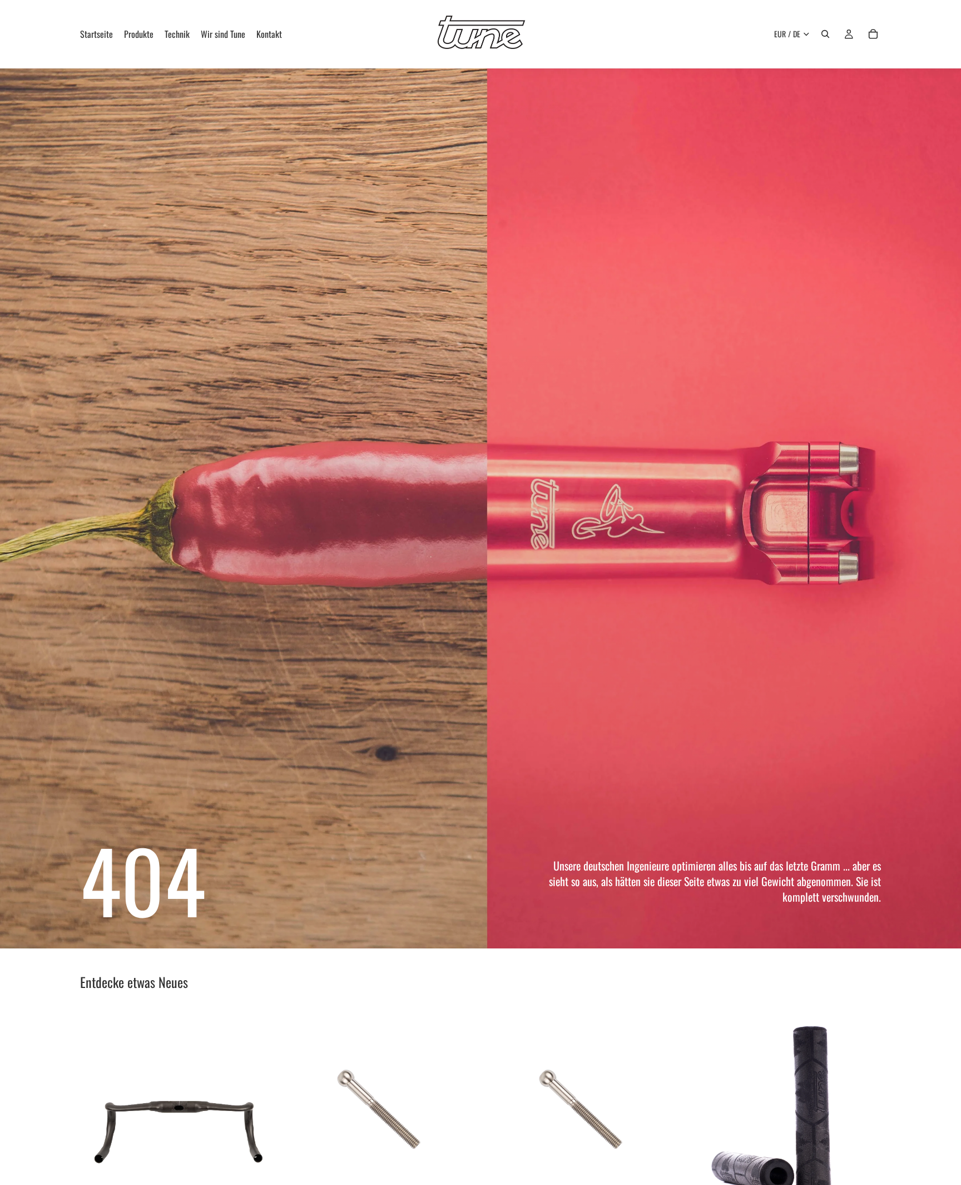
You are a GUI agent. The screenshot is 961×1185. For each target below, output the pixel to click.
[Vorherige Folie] (96, 1106)
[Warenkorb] (873, 34)
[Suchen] (825, 34)
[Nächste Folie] (258, 1106)
